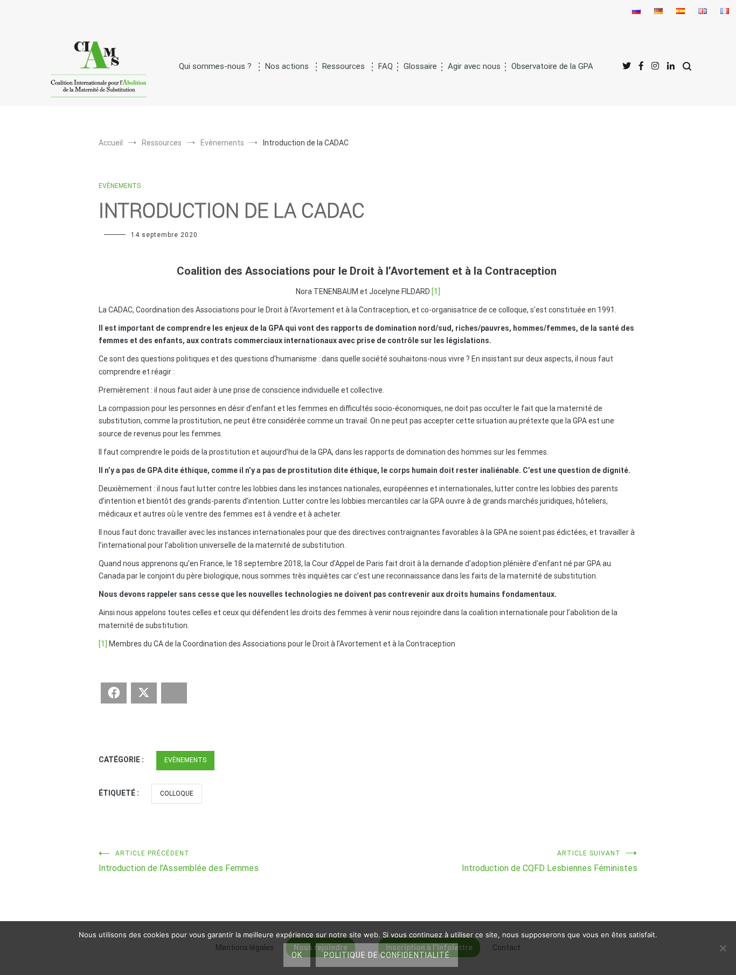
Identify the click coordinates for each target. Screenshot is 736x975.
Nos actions (287, 66)
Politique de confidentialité (387, 955)
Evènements (120, 186)
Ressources (343, 66)
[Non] (722, 948)
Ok (296, 955)
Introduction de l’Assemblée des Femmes (179, 861)
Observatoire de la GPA (552, 66)
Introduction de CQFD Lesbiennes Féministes (549, 861)
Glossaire (420, 66)
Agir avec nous (474, 66)
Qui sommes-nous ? (215, 66)
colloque (176, 793)
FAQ (385, 66)
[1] (436, 291)
